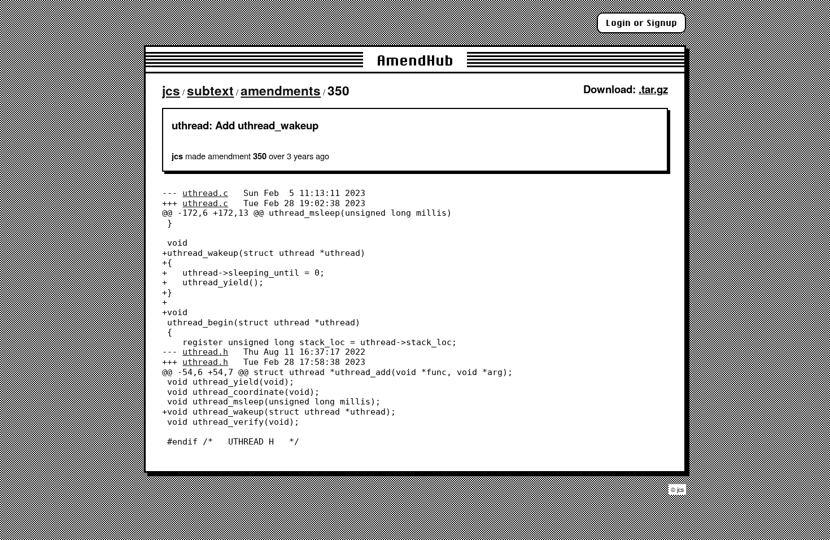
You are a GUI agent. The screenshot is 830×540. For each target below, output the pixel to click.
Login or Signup (641, 23)
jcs (171, 90)
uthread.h (205, 351)
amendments (281, 90)
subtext (210, 90)
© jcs (677, 489)
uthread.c (205, 193)
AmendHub (415, 60)
